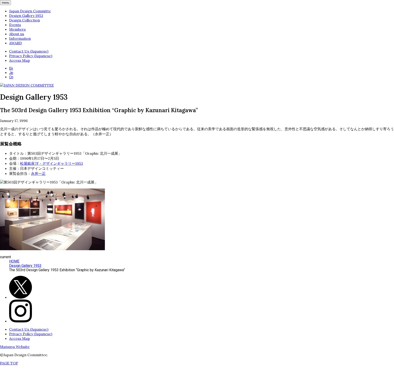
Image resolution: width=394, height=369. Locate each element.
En (11, 68)
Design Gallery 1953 (26, 15)
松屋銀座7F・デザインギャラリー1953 (51, 163)
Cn (11, 77)
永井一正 (38, 173)
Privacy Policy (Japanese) (30, 55)
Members (17, 29)
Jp (11, 73)
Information (20, 38)
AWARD (15, 43)
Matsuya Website (15, 346)
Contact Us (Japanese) (28, 51)
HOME (14, 261)
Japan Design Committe (30, 11)
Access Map (19, 60)
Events (15, 24)
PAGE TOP (9, 363)
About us (16, 34)
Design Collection (24, 20)
